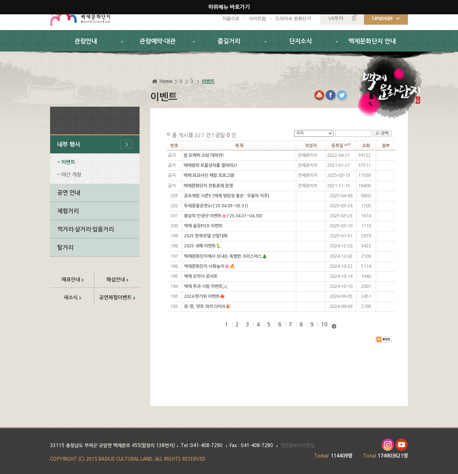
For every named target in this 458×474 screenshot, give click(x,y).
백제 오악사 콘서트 (201, 276)
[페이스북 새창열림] (331, 96)
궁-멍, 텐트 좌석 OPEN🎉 (207, 306)
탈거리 (65, 247)
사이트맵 (257, 18)
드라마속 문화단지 (293, 18)
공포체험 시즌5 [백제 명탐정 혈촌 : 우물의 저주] (226, 196)
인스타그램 (387, 445)
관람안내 (85, 41)
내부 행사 (68, 144)
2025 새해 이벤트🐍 (202, 246)
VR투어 (335, 18)
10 (324, 324)
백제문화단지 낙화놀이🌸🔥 (209, 266)
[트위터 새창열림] (343, 96)
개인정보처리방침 (297, 445)
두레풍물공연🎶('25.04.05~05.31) (216, 206)
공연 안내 (68, 192)
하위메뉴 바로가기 (229, 7)
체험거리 (68, 211)
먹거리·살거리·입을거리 (85, 229)
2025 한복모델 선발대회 (206, 236)
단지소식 (300, 41)
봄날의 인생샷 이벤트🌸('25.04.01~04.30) (223, 216)
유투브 (401, 445)
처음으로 (230, 18)
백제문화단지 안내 (372, 41)
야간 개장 (71, 174)
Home (165, 81)
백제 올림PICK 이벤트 (203, 226)
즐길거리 (229, 41)
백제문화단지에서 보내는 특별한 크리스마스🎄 (225, 256)
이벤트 (68, 162)
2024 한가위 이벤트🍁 (204, 296)
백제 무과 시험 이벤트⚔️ (206, 286)
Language (382, 18)
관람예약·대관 (158, 41)
